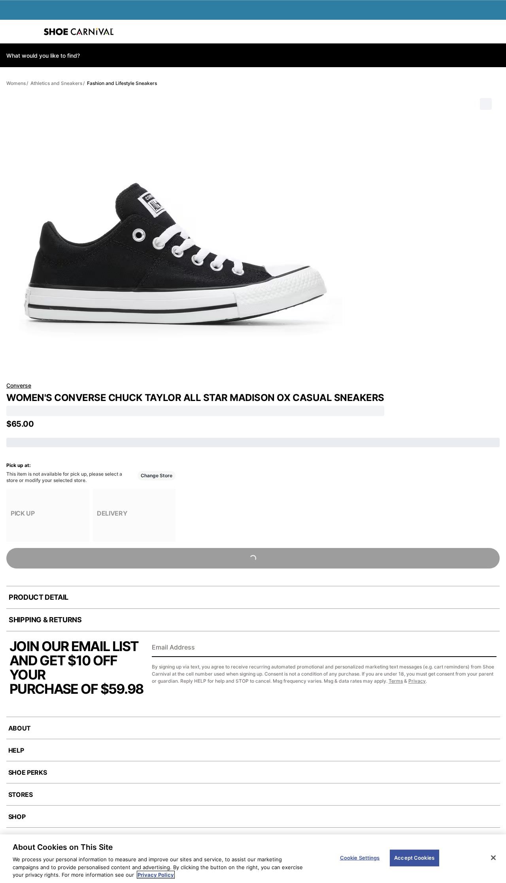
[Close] (493, 857)
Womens (16, 83)
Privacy (417, 681)
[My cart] (495, 31)
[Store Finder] (30, 31)
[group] (47, 515)
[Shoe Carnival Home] (78, 31)
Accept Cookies (414, 858)
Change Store (156, 475)
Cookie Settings (360, 858)
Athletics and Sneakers (56, 83)
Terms (396, 681)
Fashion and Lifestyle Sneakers (122, 83)
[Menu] (12, 31)
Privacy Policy (156, 875)
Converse (18, 385)
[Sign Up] (487, 648)
